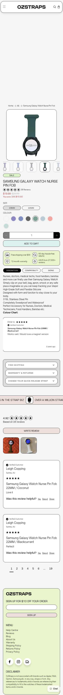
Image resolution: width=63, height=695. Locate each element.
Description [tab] (12, 270)
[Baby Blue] (43, 219)
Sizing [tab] (51, 270)
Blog (8, 636)
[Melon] (6, 226)
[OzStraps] (31, 7)
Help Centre (12, 630)
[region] (31, 333)
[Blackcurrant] (28, 219)
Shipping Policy (13, 645)
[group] (31, 418)
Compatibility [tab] (31, 270)
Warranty (10, 642)
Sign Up (31, 615)
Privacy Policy (13, 651)
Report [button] (45, 499)
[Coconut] (6, 219)
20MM (12, 208)
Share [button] (51, 499)
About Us (10, 639)
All (18, 106)
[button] (31, 334)
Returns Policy (13, 648)
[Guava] (50, 219)
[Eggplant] (13, 219)
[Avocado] (35, 219)
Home (10, 106)
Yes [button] (39, 499)
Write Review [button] (31, 430)
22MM (31, 208)
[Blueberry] (21, 219)
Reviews (10, 633)
